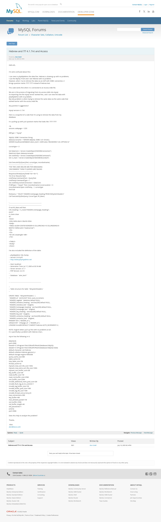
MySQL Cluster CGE (13, 501)
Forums (10, 20)
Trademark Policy (40, 515)
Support (40, 498)
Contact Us (133, 489)
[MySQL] (14, 9)
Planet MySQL (43, 21)
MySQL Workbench (74, 501)
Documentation (66, 11)
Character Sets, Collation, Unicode (46, 34)
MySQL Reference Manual (107, 489)
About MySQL (136, 485)
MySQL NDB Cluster (74, 492)
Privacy (9, 515)
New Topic (12, 43)
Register (151, 4)
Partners (133, 495)
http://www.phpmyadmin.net (21, 260)
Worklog (25, 21)
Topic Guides (103, 501)
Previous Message (136, 433)
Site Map (133, 501)
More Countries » (39, 475)
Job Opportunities (136, 498)
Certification (41, 492)
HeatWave (10, 489)
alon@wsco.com (15, 427)
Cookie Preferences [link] (52, 515)
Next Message (148, 433)
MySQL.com (33, 11)
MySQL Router (73, 498)
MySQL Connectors (105, 498)
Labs (33, 21)
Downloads (48, 11)
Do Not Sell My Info (18, 515)
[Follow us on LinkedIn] (148, 12)
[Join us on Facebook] (139, 12)
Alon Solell (93, 445)
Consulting (40, 495)
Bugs (18, 21)
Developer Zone (86, 11)
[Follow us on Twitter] (151, 474)
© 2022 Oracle (22, 512)
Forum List (23, 34)
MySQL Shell (72, 495)
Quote (21, 433)
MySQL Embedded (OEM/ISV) (16, 504)
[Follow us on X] (143, 12)
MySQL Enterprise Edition (15, 492)
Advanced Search (147, 33)
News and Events (58, 21)
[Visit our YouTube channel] (152, 12)
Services (41, 485)
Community (71, 21)
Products (11, 485)
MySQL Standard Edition (15, 495)
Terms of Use (29, 515)
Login (145, 4)
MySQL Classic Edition (14, 498)
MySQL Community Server (77, 489)
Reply (15, 433)
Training (40, 489)
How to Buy (134, 492)
